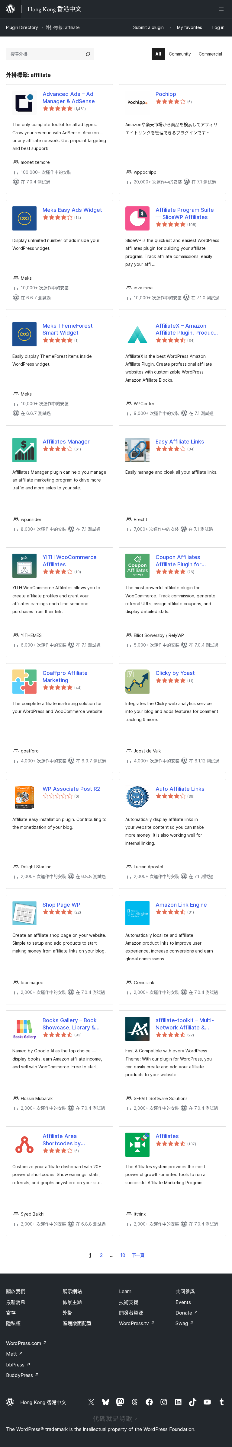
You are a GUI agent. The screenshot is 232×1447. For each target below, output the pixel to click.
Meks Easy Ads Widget (72, 210)
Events (183, 1302)
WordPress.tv (137, 1323)
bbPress (18, 1365)
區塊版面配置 (77, 1323)
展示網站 (72, 1291)
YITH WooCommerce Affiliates (70, 560)
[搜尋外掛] (88, 54)
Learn (125, 1291)
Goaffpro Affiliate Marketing (65, 676)
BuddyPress (22, 1375)
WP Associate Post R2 (71, 789)
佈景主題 (72, 1302)
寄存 (11, 1313)
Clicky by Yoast (175, 673)
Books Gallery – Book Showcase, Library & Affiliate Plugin (70, 1024)
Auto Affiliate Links (180, 789)
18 (122, 1255)
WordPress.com (26, 1343)
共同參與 (185, 1291)
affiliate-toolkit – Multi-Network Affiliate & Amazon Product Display (187, 1024)
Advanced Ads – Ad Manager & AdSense (69, 97)
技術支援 (128, 1302)
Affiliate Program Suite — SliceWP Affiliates (185, 213)
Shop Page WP (61, 905)
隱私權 (13, 1323)
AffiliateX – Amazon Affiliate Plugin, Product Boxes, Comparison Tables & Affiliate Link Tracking (186, 329)
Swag (185, 1323)
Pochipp (166, 94)
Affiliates (167, 1136)
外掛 (67, 1313)
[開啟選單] (222, 9)
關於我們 (15, 1291)
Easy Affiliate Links (180, 441)
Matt (14, 1354)
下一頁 (138, 1255)
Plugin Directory (22, 27)
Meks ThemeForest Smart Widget (68, 329)
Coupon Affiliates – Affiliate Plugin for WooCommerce (180, 561)
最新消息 (15, 1302)
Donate (187, 1313)
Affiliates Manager (66, 441)
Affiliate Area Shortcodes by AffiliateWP (62, 1140)
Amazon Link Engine (181, 905)
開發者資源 (131, 1313)
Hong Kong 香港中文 (43, 1402)
